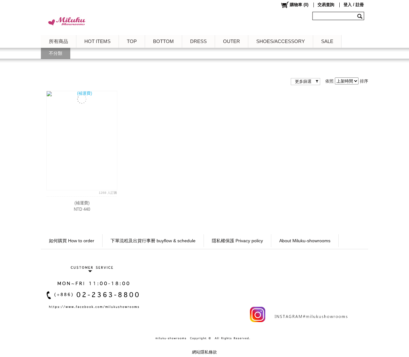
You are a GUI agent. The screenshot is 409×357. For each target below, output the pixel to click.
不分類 (55, 53)
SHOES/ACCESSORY (280, 41)
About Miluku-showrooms (304, 240)
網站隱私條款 (204, 352)
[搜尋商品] (360, 16)
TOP (132, 41)
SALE (327, 41)
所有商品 (58, 41)
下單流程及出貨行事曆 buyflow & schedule (153, 240)
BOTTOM (163, 41)
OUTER (231, 41)
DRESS (198, 41)
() (299, 4)
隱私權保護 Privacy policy (237, 240)
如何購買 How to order (71, 240)
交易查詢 (326, 4)
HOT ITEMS (97, 41)
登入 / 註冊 (353, 4)
